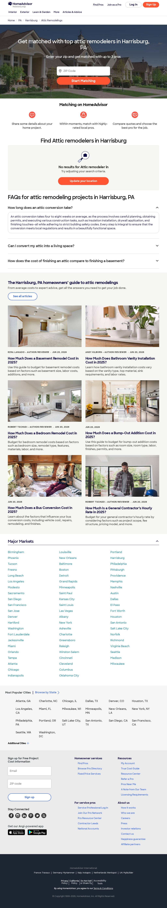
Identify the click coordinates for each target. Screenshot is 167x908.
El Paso (115, 605)
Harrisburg (117, 558)
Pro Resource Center (90, 818)
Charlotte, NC (48, 701)
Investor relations (131, 828)
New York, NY (141, 709)
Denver (13, 617)
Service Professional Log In (93, 807)
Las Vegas (66, 611)
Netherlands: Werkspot (105, 872)
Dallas (114, 599)
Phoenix (13, 558)
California (74, 882)
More (56, 12)
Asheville (65, 628)
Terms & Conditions (103, 888)
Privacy (64, 882)
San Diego (14, 599)
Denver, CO (116, 701)
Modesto (14, 587)
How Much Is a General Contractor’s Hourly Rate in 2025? (118, 510)
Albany (63, 617)
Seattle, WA (23, 732)
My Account (128, 763)
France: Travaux (42, 872)
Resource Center (130, 773)
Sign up (29, 797)
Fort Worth (117, 611)
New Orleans (67, 558)
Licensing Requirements (134, 794)
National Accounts (88, 828)
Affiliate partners (130, 844)
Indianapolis (16, 675)
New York (65, 622)
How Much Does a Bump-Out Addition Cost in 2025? (120, 435)
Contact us (127, 833)
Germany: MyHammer (64, 872)
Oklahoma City (69, 675)
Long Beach (16, 575)
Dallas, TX (91, 701)
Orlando (13, 652)
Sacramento (16, 593)
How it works (128, 807)
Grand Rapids (68, 581)
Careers (125, 818)
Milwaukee (117, 664)
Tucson (12, 564)
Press (124, 823)
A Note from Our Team (133, 789)
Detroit (64, 575)
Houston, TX (140, 701)
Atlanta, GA (23, 701)
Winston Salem (69, 652)
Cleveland (66, 664)
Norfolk (115, 634)
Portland (116, 552)
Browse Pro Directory (90, 768)
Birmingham (16, 552)
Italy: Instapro (84, 872)
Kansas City (67, 599)
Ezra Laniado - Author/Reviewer (28, 352)
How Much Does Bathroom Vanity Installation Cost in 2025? (120, 360)
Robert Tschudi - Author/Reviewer (30, 427)
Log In (133, 4)
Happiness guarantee (133, 839)
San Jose (14, 611)
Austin (114, 593)
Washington (16, 628)
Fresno (12, 569)
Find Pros (83, 763)
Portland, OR (47, 720)
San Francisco (17, 605)
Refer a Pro (127, 779)
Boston (64, 569)
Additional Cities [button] (17, 743)
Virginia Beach (119, 646)
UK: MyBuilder (126, 872)
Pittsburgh (117, 569)
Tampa (12, 658)
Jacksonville (16, 640)
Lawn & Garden (41, 12)
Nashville (116, 587)
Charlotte (65, 634)
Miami (12, 646)
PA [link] (20, 20)
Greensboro (67, 640)
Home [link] (11, 20)
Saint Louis (66, 605)
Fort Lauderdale (19, 634)
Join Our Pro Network (90, 813)
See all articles (22, 296)
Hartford (13, 622)
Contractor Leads (88, 823)
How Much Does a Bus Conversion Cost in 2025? (40, 510)
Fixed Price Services (89, 773)
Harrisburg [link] (31, 20)
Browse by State (45, 692)
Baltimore (65, 564)
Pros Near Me (128, 784)
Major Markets (20, 541)
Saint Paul (65, 593)
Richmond (117, 640)
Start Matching (83, 81)
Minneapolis (67, 587)
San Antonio (118, 622)
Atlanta (12, 664)
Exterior (24, 12)
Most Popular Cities (18, 692)
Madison (115, 658)
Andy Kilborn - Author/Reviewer (106, 352)
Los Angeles (16, 581)
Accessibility (100, 882)
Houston (116, 617)
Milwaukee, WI (71, 709)
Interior (12, 12)
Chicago (13, 669)
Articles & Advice (72, 12)
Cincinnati (66, 658)
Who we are (128, 813)
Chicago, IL (69, 701)
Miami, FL (45, 709)
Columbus (66, 669)
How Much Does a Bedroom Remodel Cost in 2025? (42, 435)
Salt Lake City (119, 628)
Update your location (83, 181)
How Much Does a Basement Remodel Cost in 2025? (43, 360)
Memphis (116, 581)
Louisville (65, 552)
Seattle (115, 652)
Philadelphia (118, 564)
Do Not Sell (86, 882)
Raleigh (64, 646)
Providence (118, 575)
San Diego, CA (118, 720)
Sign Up (151, 4)
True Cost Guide (130, 768)
